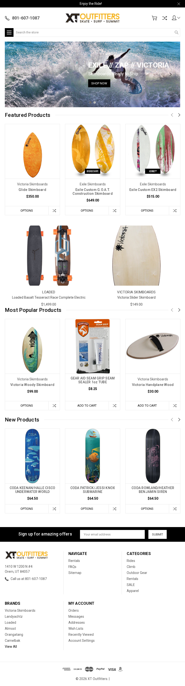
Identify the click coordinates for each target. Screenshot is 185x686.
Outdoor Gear (137, 573)
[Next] (170, 74)
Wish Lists (75, 628)
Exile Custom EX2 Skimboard (153, 190)
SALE (131, 585)
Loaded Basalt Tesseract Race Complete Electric (49, 297)
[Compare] (164, 18)
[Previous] (14, 74)
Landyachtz (14, 616)
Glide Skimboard (32, 190)
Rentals (74, 561)
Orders (73, 610)
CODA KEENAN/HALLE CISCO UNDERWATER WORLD (32, 490)
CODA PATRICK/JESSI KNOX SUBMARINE (92, 490)
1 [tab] (90, 102)
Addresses (76, 622)
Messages (76, 616)
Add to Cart (87, 405)
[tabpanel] (92, 74)
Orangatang (14, 634)
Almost (10, 628)
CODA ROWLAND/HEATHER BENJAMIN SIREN (153, 490)
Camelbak (12, 640)
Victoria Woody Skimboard (32, 385)
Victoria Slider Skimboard (136, 297)
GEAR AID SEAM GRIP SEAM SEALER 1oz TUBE (93, 380)
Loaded (10, 622)
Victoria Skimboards (20, 610)
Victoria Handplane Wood (153, 385)
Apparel (133, 591)
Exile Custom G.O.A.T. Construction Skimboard (93, 191)
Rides (131, 561)
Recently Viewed (81, 634)
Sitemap (74, 573)
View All (11, 646)
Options (26, 210)
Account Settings (81, 640)
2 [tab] (94, 102)
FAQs (72, 567)
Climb (131, 567)
